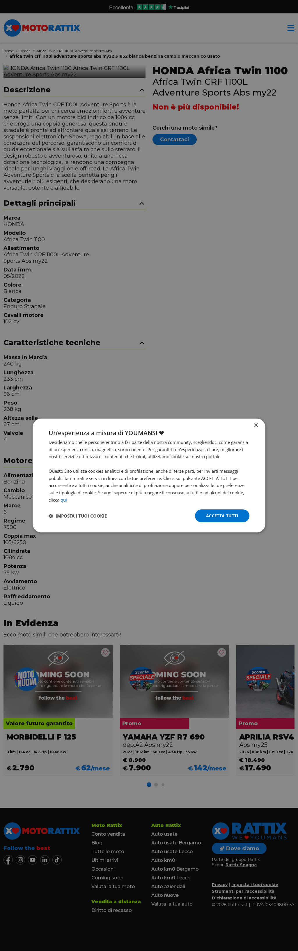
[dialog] (149, 476)
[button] (78, 515)
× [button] (256, 425)
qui (64, 500)
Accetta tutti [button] (222, 515)
